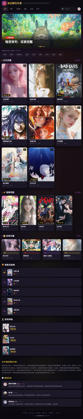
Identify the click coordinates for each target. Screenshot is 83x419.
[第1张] (38, 46)
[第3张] (42, 46)
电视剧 (18, 9)
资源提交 (51, 413)
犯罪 (27, 54)
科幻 (47, 54)
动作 (34, 54)
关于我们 (25, 413)
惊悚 (5, 54)
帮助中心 (44, 413)
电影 (11, 9)
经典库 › (79, 236)
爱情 (40, 54)
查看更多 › (78, 60)
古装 (54, 54)
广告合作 (57, 413)
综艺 (37, 9)
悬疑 (11, 54)
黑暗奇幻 (19, 54)
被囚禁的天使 (5, 50)
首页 (5, 9)
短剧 (25, 9)
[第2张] (39, 46)
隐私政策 (38, 413)
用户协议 (31, 413)
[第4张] (44, 46)
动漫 (31, 9)
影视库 (12, 50)
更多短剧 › (78, 192)
